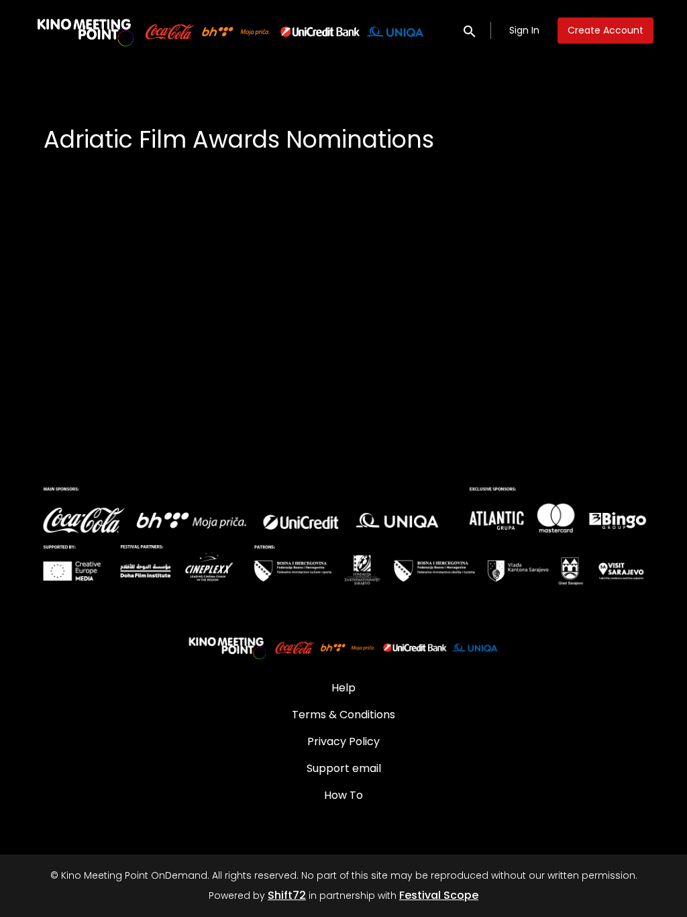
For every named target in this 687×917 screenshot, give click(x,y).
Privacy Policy (343, 741)
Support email (344, 768)
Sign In (524, 30)
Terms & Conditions (343, 714)
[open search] (470, 29)
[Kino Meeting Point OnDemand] (343, 646)
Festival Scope (438, 895)
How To (343, 795)
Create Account (605, 30)
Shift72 (287, 895)
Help (343, 687)
